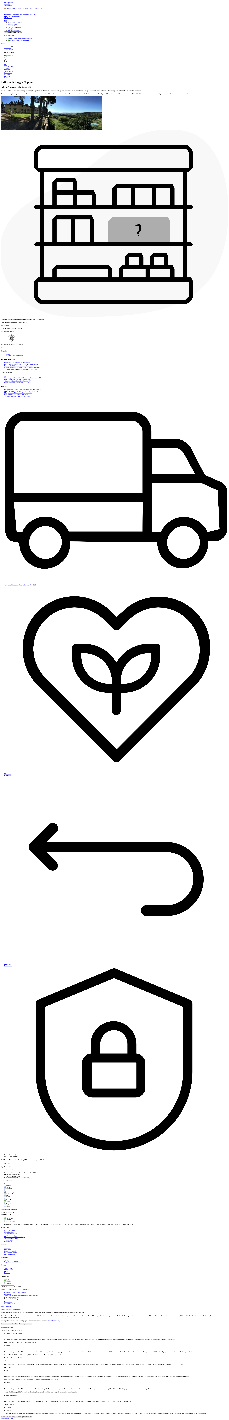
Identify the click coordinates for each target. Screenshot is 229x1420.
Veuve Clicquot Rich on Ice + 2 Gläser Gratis (17, 396)
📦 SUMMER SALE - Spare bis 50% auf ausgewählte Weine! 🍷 (23, 8)
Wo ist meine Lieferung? (11, 1252)
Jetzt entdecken (5, 325)
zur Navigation (8, 2)
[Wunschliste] (5, 58)
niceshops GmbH (14, 1289)
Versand (8, 18)
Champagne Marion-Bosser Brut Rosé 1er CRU (17, 381)
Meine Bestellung (9, 1232)
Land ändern (17, 1286)
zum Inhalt (7, 4)
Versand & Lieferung (10, 1235)
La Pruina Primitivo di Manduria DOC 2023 (16, 382)
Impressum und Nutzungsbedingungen (15, 1292)
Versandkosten (12, 26)
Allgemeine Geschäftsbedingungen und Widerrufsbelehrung (21, 1295)
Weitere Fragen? (9, 1240)
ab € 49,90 (20, 14)
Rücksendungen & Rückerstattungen (14, 1237)
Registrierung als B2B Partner (12, 1262)
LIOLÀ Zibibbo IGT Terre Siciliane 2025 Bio (17, 379)
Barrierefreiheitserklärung (11, 1297)
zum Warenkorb (8, 5)
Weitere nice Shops (9, 1303)
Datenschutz (7, 1294)
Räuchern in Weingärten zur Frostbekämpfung (17, 362)
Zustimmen (4, 1324)
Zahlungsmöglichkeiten (14, 27)
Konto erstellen (8, 55)
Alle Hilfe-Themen (13, 30)
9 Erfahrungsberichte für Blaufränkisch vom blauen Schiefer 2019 (23, 378)
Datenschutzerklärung (54, 1321)
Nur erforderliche (13, 1324)
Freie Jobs (7, 1273)
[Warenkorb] (116, 61)
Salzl (5, 376)
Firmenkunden (8, 1241)
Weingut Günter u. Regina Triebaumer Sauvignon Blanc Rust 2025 (23, 389)
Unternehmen (8, 1302)
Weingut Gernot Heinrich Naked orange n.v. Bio (18, 393)
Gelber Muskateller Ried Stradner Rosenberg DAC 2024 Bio (21, 391)
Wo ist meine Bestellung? (15, 22)
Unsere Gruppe (8, 1269)
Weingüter (7, 354)
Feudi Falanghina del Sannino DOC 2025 (16, 394)
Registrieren (7, 1249)
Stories (6, 1260)
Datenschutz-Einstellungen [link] (11, 1299)
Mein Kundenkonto (9, 1230)
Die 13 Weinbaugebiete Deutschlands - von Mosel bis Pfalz (21, 364)
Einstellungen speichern (7, 1416)
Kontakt (10, 29)
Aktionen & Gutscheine (11, 1238)
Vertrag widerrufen (6, 1306)
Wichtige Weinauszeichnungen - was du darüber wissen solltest (22, 367)
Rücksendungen (12, 24)
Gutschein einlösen (9, 1254)
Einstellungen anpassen (25, 1324)
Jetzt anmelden (8, 49)
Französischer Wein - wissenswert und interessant (18, 366)
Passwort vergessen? (10, 1251)
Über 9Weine (8, 1268)
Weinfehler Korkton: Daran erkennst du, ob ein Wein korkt (20, 369)
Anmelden (7, 1248)
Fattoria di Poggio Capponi (15, 355)
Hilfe (5, 21)
